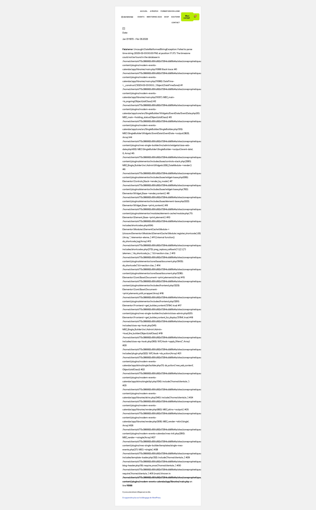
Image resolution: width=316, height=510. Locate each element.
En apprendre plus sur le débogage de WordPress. (141, 498)
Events (141, 17)
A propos (154, 11)
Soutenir (175, 17)
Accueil (143, 11)
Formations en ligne (170, 11)
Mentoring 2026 (154, 17)
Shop (166, 17)
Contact (176, 22)
